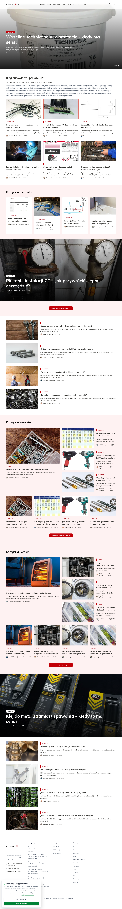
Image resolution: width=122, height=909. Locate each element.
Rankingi (75, 882)
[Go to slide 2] (116, 65)
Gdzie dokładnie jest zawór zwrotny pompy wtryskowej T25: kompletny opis (37, 856)
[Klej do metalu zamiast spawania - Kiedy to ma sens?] (61, 705)
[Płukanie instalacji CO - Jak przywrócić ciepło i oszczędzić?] (61, 270)
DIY (74, 876)
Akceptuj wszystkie (21, 903)
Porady (64, 4)
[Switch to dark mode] (114, 4)
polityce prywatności (28, 895)
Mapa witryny (69, 898)
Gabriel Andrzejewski (12, 53)
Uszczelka (76, 853)
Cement (75, 850)
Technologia (76, 879)
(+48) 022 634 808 (13, 868)
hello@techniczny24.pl (14, 871)
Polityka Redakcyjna (58, 898)
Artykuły (31, 843)
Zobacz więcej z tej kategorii (59, 308)
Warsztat (71, 4)
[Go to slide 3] (118, 65)
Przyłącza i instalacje (79, 859)
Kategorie (77, 843)
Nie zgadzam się (21, 899)
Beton (74, 856)
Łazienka (78, 4)
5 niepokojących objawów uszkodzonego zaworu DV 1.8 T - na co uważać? (38, 864)
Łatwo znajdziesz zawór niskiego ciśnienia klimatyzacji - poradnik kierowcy (38, 849)
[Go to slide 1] (115, 65)
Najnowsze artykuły (45, 4)
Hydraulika (56, 4)
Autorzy (54, 843)
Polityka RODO (47, 898)
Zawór (85, 4)
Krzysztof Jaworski (56, 853)
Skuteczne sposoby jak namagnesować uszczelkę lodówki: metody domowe (38, 871)
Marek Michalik (10, 726)
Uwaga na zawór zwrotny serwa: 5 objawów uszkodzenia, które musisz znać (38, 879)
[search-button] (110, 4)
